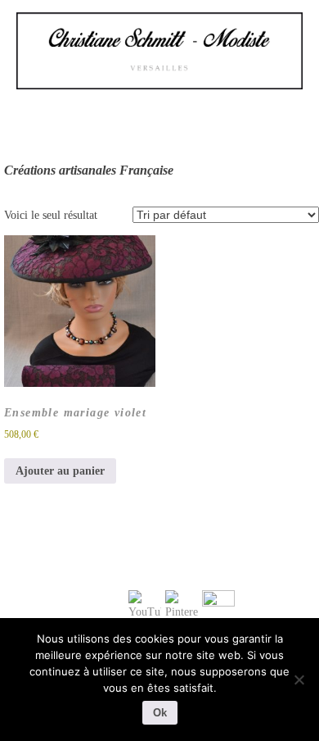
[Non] (298, 679)
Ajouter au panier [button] (60, 471)
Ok (160, 713)
